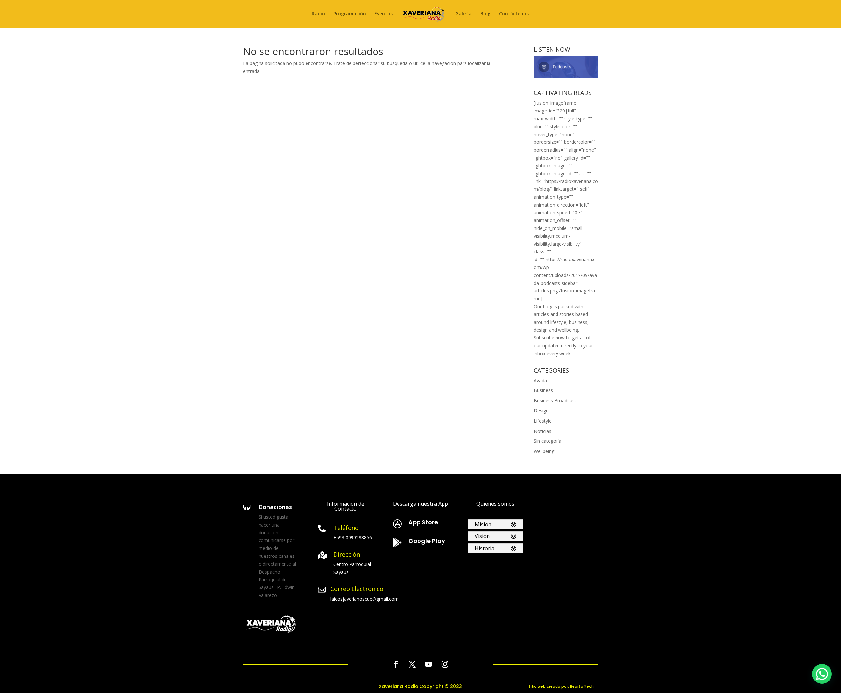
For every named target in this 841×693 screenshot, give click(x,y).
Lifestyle (543, 421)
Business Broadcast (555, 400)
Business (543, 390)
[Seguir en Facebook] (396, 664)
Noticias (542, 431)
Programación (349, 14)
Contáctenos (514, 14)
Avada (540, 380)
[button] (822, 674)
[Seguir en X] (412, 664)
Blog (485, 14)
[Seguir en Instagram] (445, 664)
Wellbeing (544, 451)
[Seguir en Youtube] (429, 664)
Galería (463, 14)
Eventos (384, 14)
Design (541, 411)
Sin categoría (547, 441)
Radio (318, 14)
